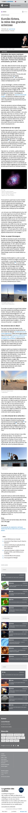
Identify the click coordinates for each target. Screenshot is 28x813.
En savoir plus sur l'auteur (6, 726)
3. (3, 545)
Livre (19, 737)
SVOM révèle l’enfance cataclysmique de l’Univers (17, 610)
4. (3, 550)
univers (3, 734)
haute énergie (17, 734)
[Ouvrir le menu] (25, 1)
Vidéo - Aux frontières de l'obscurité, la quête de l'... (13, 577)
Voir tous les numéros (5, 776)
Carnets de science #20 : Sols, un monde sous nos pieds (18, 586)
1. (3, 539)
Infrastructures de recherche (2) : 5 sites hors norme (18, 699)
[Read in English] (15, 1)
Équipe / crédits (4, 757)
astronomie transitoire (11, 737)
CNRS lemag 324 (4, 772)
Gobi (7, 740)
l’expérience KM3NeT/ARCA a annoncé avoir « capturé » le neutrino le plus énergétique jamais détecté (14, 336)
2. (3, 541)
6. (3, 557)
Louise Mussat (11, 29)
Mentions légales (4, 766)
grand (11, 740)
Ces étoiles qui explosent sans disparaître (18, 658)
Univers (4, 11)
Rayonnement (10, 734)
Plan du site (3, 762)
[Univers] (5, 585)
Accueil (7, 1)
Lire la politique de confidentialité (8, 806)
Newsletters (3, 755)
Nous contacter (4, 759)
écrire (23, 737)
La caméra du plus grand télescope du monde (17, 594)
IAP (22, 734)
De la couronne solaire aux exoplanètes (18, 602)
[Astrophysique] (5, 626)
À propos (2, 753)
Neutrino (16, 740)
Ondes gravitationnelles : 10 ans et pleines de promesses (17, 643)
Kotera (3, 737)
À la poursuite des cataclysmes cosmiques (12, 527)
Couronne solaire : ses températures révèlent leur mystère (17, 651)
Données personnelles (5, 764)
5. (3, 555)
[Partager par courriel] (14, 745)
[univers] (5, 682)
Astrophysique (5, 15)
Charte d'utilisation (4, 760)
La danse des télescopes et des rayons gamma (17, 634)
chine (3, 740)
